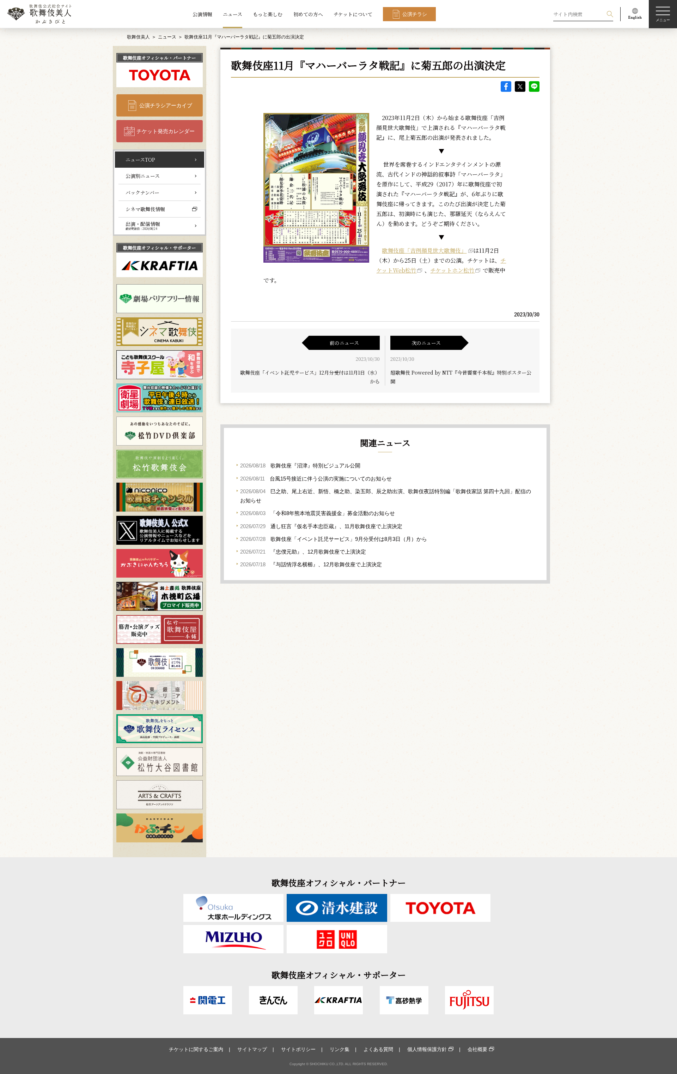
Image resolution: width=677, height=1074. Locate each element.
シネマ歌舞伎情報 (145, 209)
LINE (534, 86)
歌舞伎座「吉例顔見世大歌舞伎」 (424, 250)
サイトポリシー (298, 1049)
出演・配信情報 (143, 225)
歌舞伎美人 (138, 37)
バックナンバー (142, 192)
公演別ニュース (143, 175)
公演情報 (202, 14)
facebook (506, 86)
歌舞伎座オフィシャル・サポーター (159, 247)
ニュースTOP (140, 159)
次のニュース (426, 342)
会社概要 (477, 1049)
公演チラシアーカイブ (165, 105)
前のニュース (344, 342)
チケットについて (353, 14)
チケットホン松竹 (452, 270)
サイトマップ (252, 1049)
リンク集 (339, 1049)
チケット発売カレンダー (165, 131)
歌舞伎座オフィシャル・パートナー (159, 57)
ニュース (232, 14)
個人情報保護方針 (427, 1049)
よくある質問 (378, 1049)
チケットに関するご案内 (196, 1049)
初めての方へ (308, 14)
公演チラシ (414, 14)
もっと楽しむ (267, 14)
